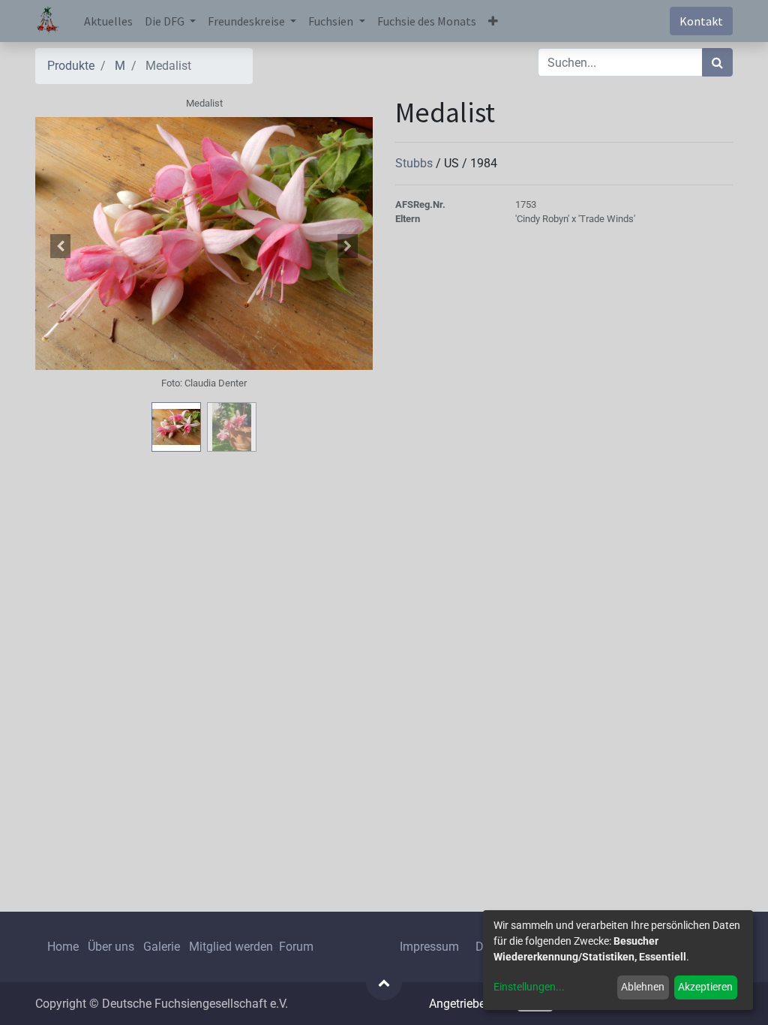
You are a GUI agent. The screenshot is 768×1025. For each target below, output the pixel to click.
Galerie (161, 946)
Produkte (70, 66)
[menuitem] (108, 21)
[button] (493, 21)
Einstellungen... (529, 987)
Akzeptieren (705, 987)
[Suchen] (717, 62)
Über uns (111, 946)
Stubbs (415, 163)
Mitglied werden (232, 946)
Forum (296, 946)
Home (63, 946)
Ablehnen (642, 987)
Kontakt (701, 21)
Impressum (429, 946)
